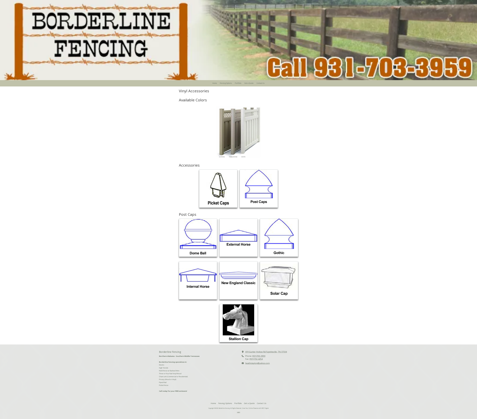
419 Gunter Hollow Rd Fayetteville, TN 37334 (266, 351)
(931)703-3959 (258, 356)
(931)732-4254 (256, 359)
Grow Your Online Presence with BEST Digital (255, 408)
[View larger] (218, 188)
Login (238, 412)
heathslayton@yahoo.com (257, 363)
